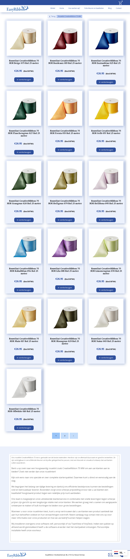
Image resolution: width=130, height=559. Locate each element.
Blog (109, 8)
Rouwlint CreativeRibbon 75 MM (69, 16)
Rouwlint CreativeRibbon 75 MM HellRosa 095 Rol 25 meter (106, 202)
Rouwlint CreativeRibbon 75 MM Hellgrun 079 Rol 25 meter (65, 202)
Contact (118, 8)
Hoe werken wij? (74, 8)
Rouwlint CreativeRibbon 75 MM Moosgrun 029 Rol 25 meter (65, 341)
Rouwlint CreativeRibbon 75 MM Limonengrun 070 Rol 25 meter (106, 271)
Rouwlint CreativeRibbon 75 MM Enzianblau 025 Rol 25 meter (106, 63)
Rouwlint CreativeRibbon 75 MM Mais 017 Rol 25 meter (24, 339)
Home (62, 8)
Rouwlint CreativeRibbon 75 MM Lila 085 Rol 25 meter (65, 269)
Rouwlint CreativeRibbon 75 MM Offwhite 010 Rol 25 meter (24, 410)
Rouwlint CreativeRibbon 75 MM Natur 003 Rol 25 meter (106, 339)
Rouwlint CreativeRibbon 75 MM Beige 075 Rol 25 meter (24, 61)
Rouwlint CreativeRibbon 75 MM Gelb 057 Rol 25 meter (106, 132)
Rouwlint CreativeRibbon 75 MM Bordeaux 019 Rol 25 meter (65, 61)
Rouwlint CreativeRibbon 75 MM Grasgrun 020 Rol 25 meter (24, 202)
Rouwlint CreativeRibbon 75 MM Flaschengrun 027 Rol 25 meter (24, 133)
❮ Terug (52, 16)
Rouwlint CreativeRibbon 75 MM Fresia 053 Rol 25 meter (65, 132)
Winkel (52, 8)
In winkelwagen (24, 79)
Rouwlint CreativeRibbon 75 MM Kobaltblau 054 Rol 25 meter (24, 271)
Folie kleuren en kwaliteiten (94, 8)
